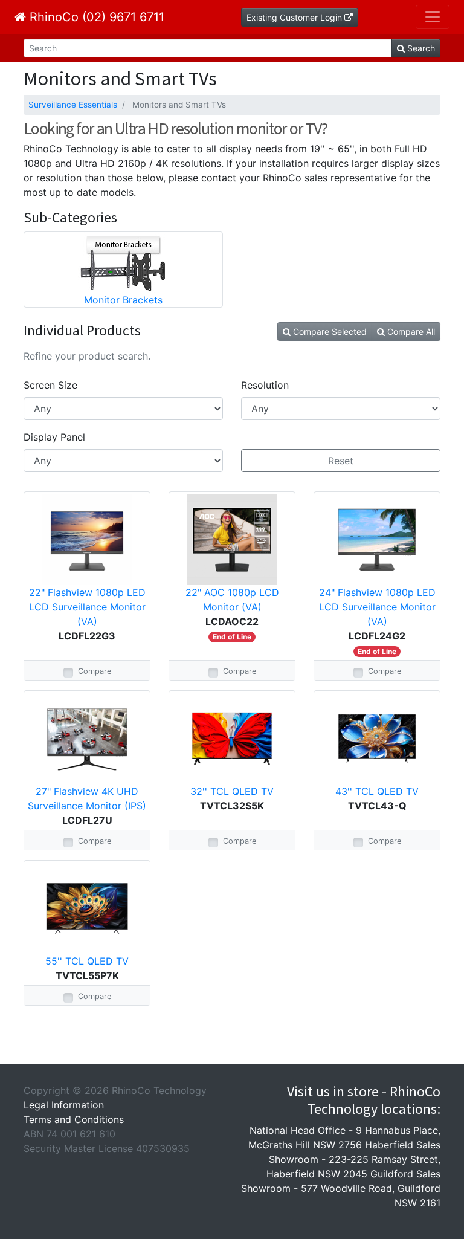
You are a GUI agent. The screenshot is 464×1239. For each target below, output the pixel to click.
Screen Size (50, 385)
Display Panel (54, 437)
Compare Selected (329, 331)
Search (420, 48)
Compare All (410, 331)
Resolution (265, 385)
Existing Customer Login (295, 17)
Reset (340, 461)
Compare (94, 671)
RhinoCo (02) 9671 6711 (95, 17)
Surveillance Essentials (72, 104)
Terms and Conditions (74, 1119)
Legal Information (64, 1105)
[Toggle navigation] (433, 17)
